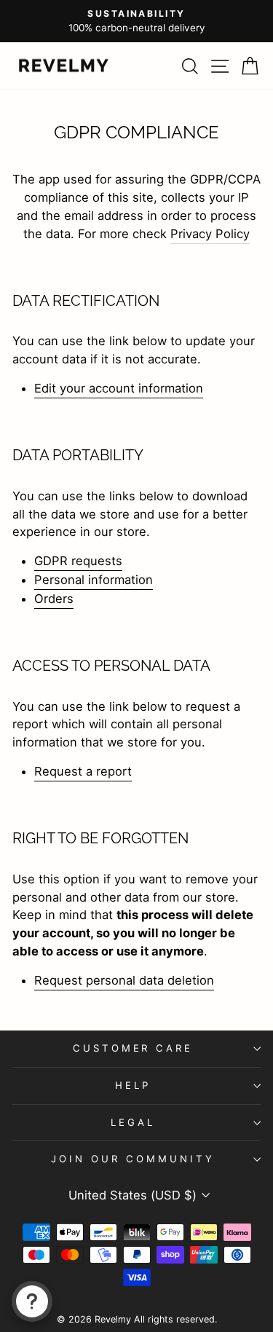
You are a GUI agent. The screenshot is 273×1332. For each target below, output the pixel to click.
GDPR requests (78, 560)
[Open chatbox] (32, 1301)
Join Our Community (133, 1158)
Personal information (93, 579)
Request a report (83, 771)
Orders (54, 598)
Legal (133, 1122)
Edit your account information (118, 388)
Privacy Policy (210, 233)
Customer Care (133, 1048)
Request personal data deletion (124, 980)
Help (133, 1085)
